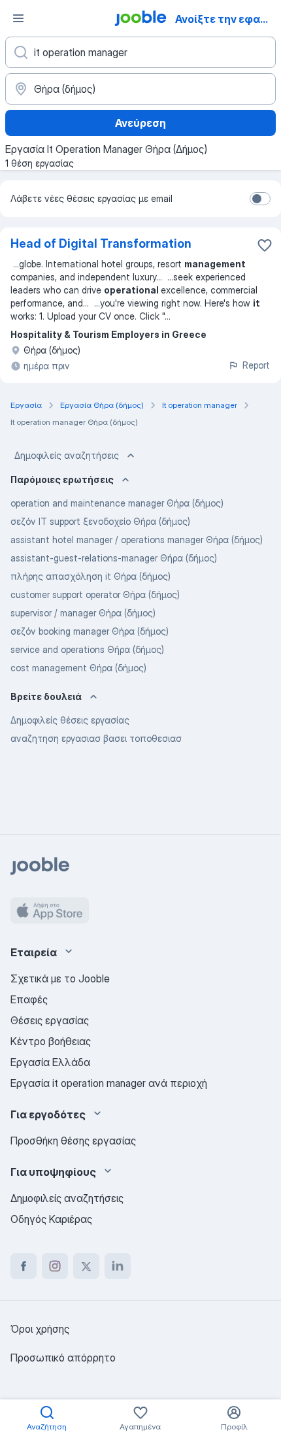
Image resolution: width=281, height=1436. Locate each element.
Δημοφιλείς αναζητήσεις (66, 455)
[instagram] (55, 1266)
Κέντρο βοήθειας (50, 1041)
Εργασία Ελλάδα (50, 1062)
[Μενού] (18, 18)
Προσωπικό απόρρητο (63, 1357)
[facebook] (23, 1266)
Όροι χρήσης (39, 1328)
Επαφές (29, 999)
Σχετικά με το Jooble (60, 978)
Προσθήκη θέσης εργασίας (73, 1140)
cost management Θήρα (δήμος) (78, 667)
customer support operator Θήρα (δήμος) (95, 594)
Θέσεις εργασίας (49, 1020)
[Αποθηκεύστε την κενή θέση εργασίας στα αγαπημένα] (265, 245)
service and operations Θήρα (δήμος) (87, 649)
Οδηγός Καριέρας (51, 1219)
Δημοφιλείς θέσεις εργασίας (69, 720)
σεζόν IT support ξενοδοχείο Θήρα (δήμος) (100, 521)
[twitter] (86, 1266)
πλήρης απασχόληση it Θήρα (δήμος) (90, 576)
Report (256, 365)
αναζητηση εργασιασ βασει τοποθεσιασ (96, 738)
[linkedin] (118, 1266)
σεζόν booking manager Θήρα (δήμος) (89, 631)
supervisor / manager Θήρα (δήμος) (83, 612)
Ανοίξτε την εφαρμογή (226, 18)
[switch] (260, 198)
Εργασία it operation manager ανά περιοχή (108, 1083)
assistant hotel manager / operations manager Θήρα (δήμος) (136, 539)
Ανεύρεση (140, 122)
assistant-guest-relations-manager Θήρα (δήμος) (113, 557)
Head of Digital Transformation (100, 243)
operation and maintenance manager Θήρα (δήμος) (116, 503)
